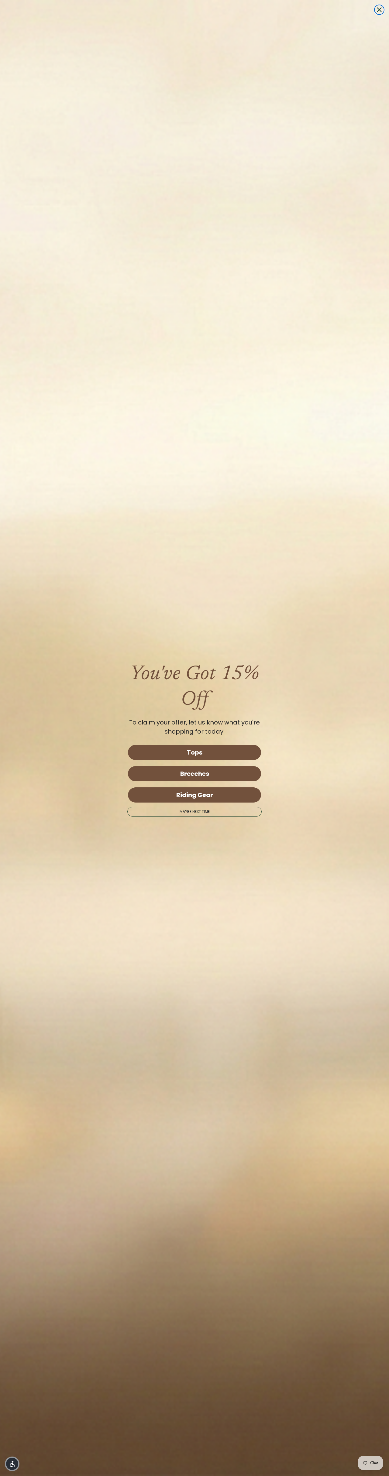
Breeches (194, 773)
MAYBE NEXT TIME (195, 811)
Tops (194, 752)
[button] (12, 1464)
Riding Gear (194, 795)
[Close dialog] (379, 10)
